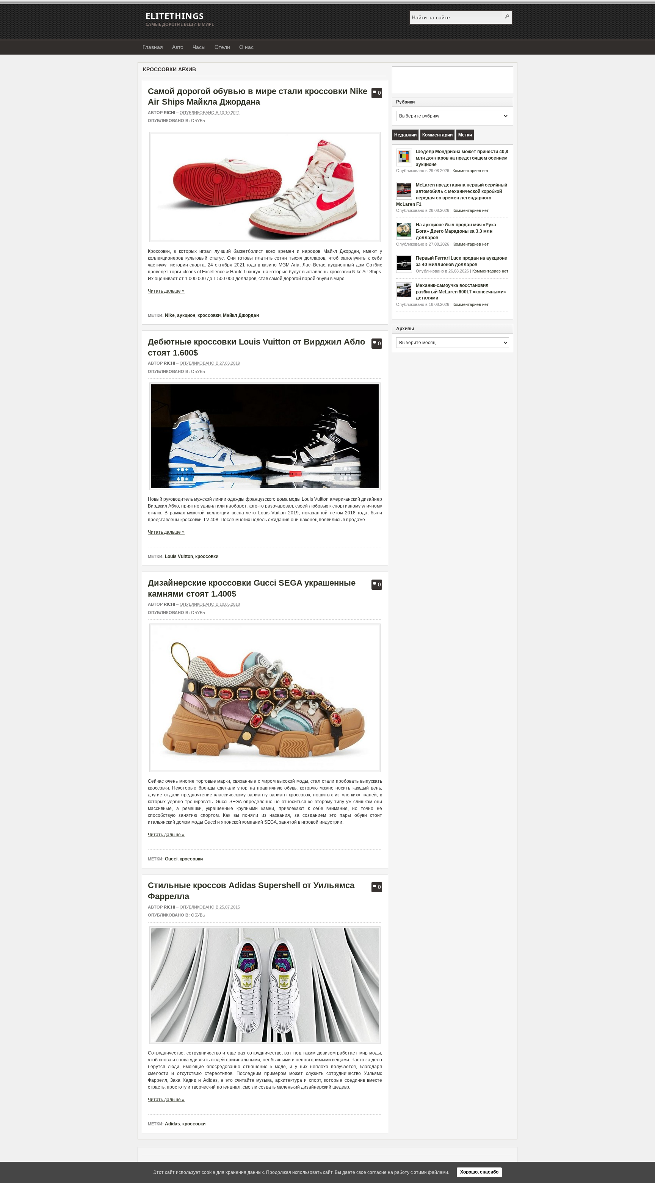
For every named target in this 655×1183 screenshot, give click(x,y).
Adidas (172, 1124)
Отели (222, 47)
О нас (246, 47)
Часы (199, 47)
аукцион (186, 315)
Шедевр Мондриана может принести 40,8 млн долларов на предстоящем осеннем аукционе (462, 158)
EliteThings (175, 15)
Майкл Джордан (241, 315)
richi (169, 112)
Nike (170, 315)
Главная (153, 47)
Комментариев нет (471, 170)
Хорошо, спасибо (479, 1172)
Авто (177, 47)
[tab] (405, 135)
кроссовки (209, 315)
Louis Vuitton (179, 556)
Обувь (198, 120)
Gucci (171, 859)
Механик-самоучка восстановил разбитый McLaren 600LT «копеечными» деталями (461, 292)
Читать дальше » (166, 291)
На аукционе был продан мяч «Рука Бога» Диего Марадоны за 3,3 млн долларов (456, 231)
